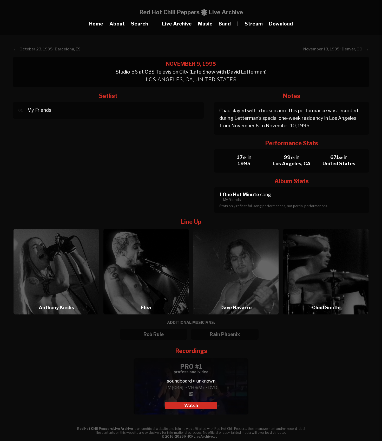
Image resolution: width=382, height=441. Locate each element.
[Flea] (147, 227)
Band (225, 24)
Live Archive (177, 24)
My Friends (39, 110)
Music (205, 24)
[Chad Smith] (325, 227)
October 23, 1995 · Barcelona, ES (50, 49)
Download (281, 24)
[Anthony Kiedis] (58, 227)
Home (96, 24)
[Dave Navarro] (237, 227)
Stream (254, 24)
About (117, 24)
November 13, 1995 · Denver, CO (333, 49)
